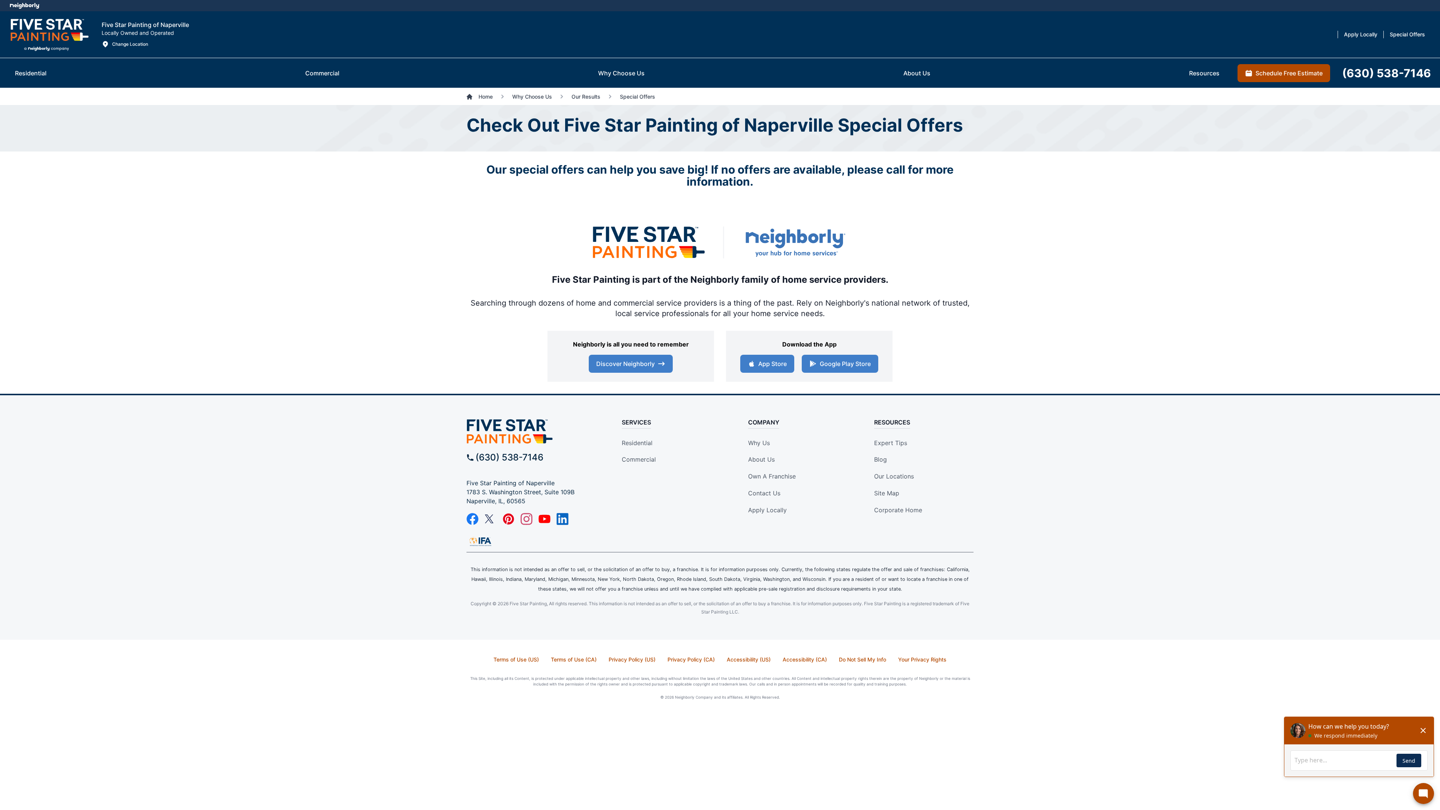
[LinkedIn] (562, 519)
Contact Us (764, 493)
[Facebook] (472, 519)
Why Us (759, 443)
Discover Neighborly (625, 364)
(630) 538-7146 (509, 457)
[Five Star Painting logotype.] (49, 34)
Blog (880, 459)
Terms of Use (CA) (574, 659)
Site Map (886, 493)
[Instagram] (526, 519)
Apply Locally (767, 510)
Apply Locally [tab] (1360, 34)
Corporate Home (898, 510)
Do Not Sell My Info (862, 659)
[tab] (30, 73)
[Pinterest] (508, 519)
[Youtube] (544, 519)
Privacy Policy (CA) (691, 659)
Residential (637, 443)
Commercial (639, 459)
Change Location (130, 44)
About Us (761, 459)
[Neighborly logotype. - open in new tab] (24, 5)
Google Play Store (845, 364)
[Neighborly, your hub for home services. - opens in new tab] (795, 242)
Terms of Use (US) (516, 659)
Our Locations (894, 476)
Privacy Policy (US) (632, 659)
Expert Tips (890, 443)
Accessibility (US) (749, 659)
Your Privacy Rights (922, 659)
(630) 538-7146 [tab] (1386, 73)
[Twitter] (490, 519)
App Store (772, 364)
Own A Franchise (772, 476)
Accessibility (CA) (805, 659)
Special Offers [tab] (1407, 34)
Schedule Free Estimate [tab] (1289, 73)
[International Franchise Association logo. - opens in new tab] (480, 541)
